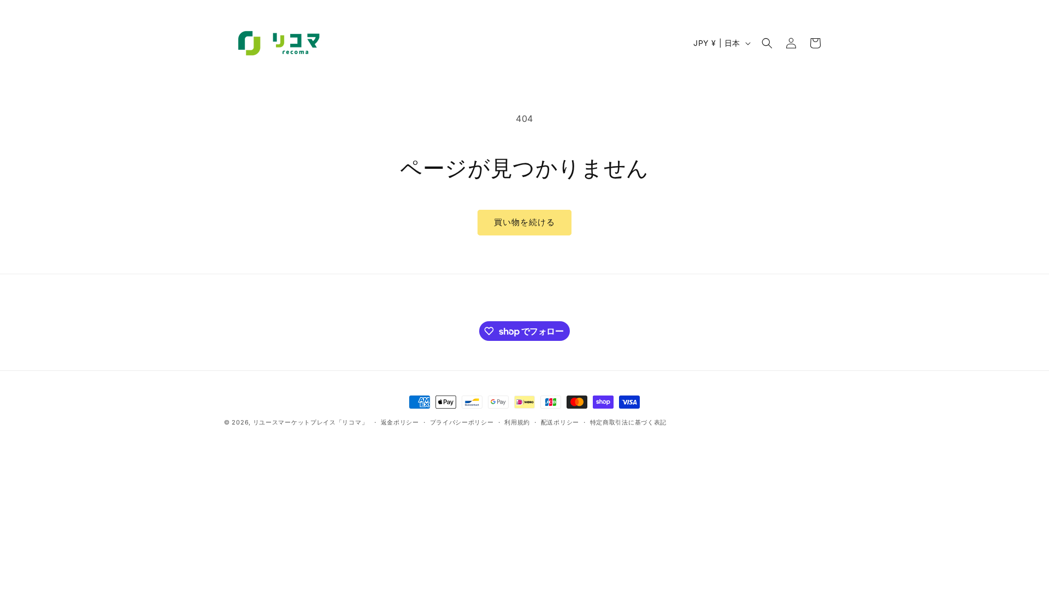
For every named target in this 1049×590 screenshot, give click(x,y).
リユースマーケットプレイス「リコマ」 (310, 422)
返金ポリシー (400, 422)
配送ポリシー (560, 422)
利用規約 (517, 422)
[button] (767, 43)
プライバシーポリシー (462, 422)
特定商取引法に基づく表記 (628, 422)
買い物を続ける (524, 222)
